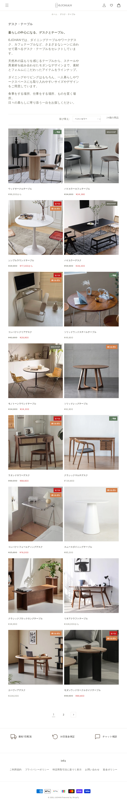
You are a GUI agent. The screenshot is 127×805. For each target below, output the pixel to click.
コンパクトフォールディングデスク (25, 547)
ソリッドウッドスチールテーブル (80, 332)
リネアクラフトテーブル (76, 618)
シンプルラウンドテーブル (21, 260)
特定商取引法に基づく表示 (67, 769)
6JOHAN (58, 797)
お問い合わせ (92, 769)
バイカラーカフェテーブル (77, 189)
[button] (7, 5)
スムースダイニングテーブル (78, 547)
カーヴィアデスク (16, 690)
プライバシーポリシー (37, 769)
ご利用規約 (16, 769)
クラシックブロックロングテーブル (25, 618)
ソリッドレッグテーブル (76, 403)
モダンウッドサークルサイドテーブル (82, 690)
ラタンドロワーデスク (19, 475)
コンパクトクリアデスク (20, 332)
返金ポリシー (110, 769)
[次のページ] (73, 714)
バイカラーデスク (72, 260)
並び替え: (64, 118)
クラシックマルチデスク (76, 475)
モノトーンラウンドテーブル (22, 403)
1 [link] (53, 714)
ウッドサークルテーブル (20, 189)
